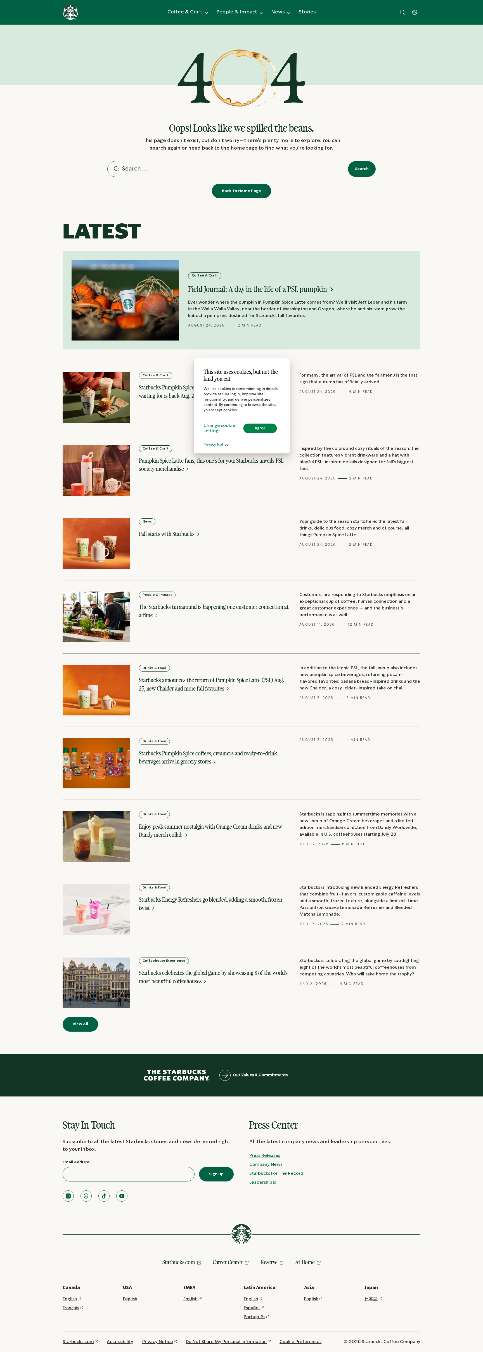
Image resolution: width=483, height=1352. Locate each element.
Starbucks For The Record (276, 1173)
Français (71, 1308)
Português (254, 1317)
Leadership (260, 1182)
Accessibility (120, 1342)
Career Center (228, 1262)
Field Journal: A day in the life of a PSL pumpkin (258, 289)
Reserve (269, 1262)
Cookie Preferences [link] (300, 1342)
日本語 (371, 1299)
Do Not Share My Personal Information (226, 1342)
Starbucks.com (178, 1262)
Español (252, 1308)
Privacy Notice (216, 444)
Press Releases (264, 1156)
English (70, 1299)
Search (362, 169)
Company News (265, 1164)
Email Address (76, 1162)
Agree (260, 428)
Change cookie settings (219, 428)
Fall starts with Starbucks (167, 533)
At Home (305, 1262)
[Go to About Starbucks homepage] (70, 12)
